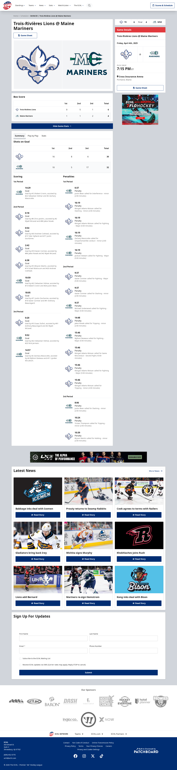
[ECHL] (7, 5)
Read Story (39, 515)
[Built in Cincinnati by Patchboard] (146, 750)
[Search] (89, 5)
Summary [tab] (19, 135)
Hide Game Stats (61, 126)
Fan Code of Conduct (80, 743)
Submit (88, 672)
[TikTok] (101, 756)
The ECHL (78, 5)
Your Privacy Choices (94, 746)
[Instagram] (84, 756)
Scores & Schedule (164, 5)
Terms (81, 746)
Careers (109, 746)
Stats (51, 5)
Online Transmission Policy (103, 743)
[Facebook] (75, 756)
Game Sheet (26, 35)
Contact (66, 743)
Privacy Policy (70, 746)
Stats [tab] (44, 135)
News (41, 5)
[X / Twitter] (92, 756)
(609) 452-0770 (10, 755)
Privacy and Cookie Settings (88, 749)
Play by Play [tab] (33, 135)
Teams (31, 5)
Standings (19, 5)
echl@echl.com (10, 758)
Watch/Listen (63, 5)
